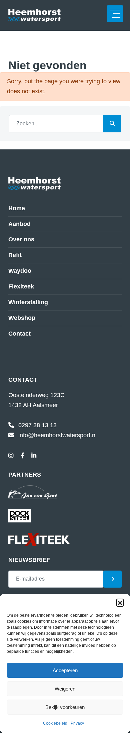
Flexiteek (21, 286)
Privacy (77, 723)
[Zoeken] (112, 123)
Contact (19, 333)
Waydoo (19, 270)
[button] (120, 602)
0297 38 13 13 (37, 425)
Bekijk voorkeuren (65, 707)
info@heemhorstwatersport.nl (57, 435)
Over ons (21, 239)
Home (16, 208)
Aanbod (19, 224)
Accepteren (65, 670)
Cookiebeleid (55, 723)
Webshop (21, 318)
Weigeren (65, 689)
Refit (15, 255)
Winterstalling (28, 302)
